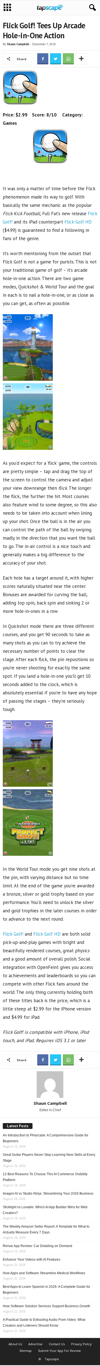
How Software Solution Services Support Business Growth (46, 1306)
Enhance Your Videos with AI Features (31, 1259)
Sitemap (25, 1351)
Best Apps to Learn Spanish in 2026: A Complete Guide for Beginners (46, 1289)
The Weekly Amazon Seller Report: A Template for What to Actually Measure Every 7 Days (46, 1229)
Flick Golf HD (78, 222)
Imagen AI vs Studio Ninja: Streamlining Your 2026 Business (48, 1193)
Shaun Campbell (18, 44)
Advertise (35, 1344)
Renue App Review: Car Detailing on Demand (37, 1246)
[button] (91, 8)
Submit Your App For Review (59, 1351)
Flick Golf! (13, 934)
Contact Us (57, 1344)
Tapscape (52, 1359)
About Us (15, 1344)
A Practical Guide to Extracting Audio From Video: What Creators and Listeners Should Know (44, 1322)
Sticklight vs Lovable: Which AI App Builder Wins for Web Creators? (45, 1210)
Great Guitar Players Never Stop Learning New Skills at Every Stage (49, 1157)
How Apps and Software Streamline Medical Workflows (44, 1273)
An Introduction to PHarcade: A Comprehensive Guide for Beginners (45, 1138)
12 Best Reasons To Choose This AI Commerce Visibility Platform (45, 1177)
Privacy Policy (81, 1344)
